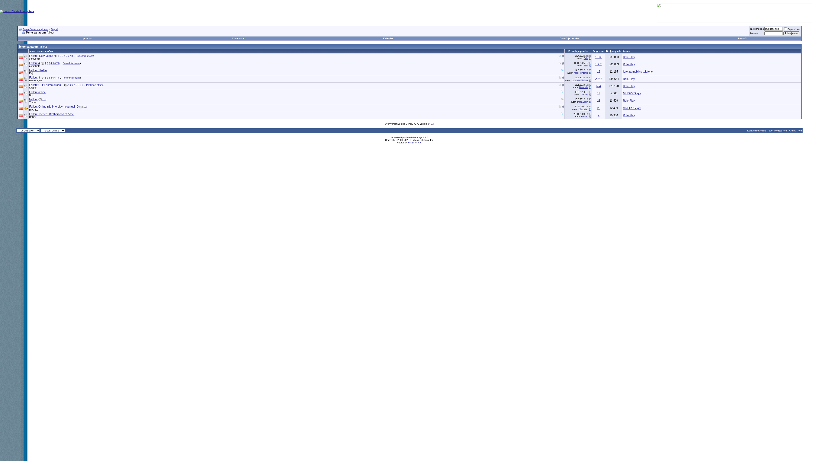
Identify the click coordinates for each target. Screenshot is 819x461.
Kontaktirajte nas (756, 130)
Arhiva (792, 130)
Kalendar (388, 38)
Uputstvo (87, 38)
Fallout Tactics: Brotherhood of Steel (51, 114)
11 (598, 93)
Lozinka (754, 33)
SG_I (32, 95)
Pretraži (742, 38)
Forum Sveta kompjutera (35, 29)
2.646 (598, 78)
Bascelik (583, 87)
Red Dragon (35, 80)
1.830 (598, 57)
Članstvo (237, 38)
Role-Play (629, 57)
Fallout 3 (34, 77)
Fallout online (37, 92)
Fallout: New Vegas (41, 55)
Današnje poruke (569, 38)
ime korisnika (757, 29)
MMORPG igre (632, 93)
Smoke (32, 87)
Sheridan (583, 109)
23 (598, 100)
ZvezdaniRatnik (580, 80)
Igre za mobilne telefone (638, 71)
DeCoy (584, 94)
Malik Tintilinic (581, 72)
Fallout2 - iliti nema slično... (46, 84)
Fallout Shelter (38, 70)
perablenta (34, 66)
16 (598, 71)
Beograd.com (415, 142)
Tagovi (54, 29)
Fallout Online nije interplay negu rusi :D (53, 106)
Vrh (800, 130)
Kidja (31, 73)
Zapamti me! (794, 29)
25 (598, 108)
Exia (586, 58)
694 (598, 86)
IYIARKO (34, 109)
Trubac (33, 102)
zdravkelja (34, 58)
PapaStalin (582, 102)
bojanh (584, 116)
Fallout (33, 99)
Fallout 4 (34, 63)
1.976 (598, 64)
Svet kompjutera (777, 130)
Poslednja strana (84, 56)
